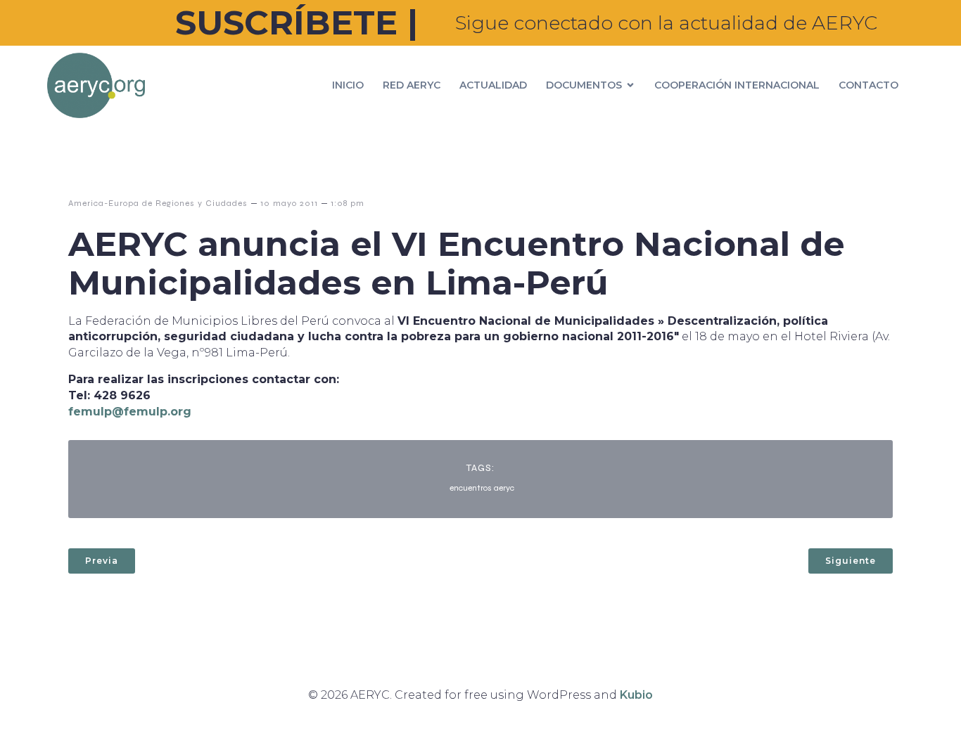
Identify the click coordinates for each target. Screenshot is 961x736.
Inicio (348, 85)
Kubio (636, 695)
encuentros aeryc (482, 488)
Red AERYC (411, 85)
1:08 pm (347, 203)
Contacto (868, 85)
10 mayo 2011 (289, 203)
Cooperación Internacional (737, 85)
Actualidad (493, 85)
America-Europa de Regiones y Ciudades (158, 203)
